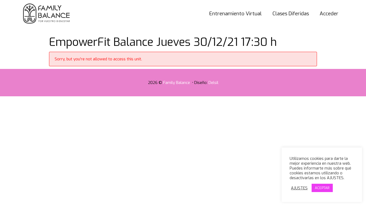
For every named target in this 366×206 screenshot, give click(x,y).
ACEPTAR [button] (322, 188)
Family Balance (177, 82)
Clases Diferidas (290, 13)
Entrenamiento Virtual (235, 13)
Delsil (213, 82)
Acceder (329, 13)
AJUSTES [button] (299, 188)
